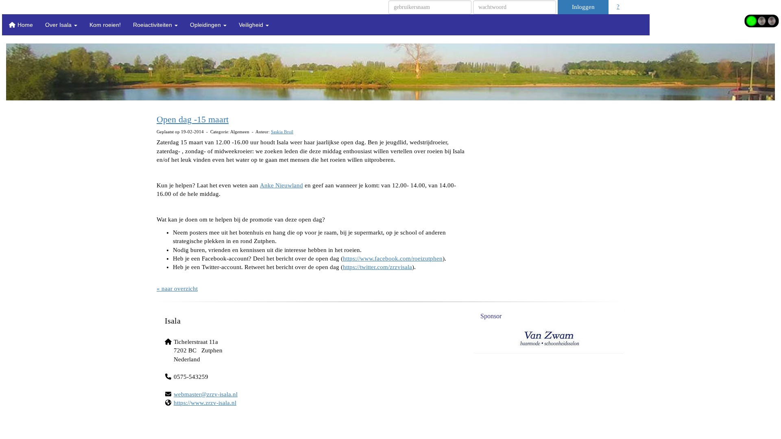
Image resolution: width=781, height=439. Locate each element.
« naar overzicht (177, 288)
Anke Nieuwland (281, 185)
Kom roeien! (105, 25)
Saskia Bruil (282, 131)
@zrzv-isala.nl (206, 394)
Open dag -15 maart (193, 119)
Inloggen (583, 7)
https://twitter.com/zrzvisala (377, 267)
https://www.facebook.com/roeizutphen (393, 258)
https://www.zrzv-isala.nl (205, 403)
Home (24, 25)
